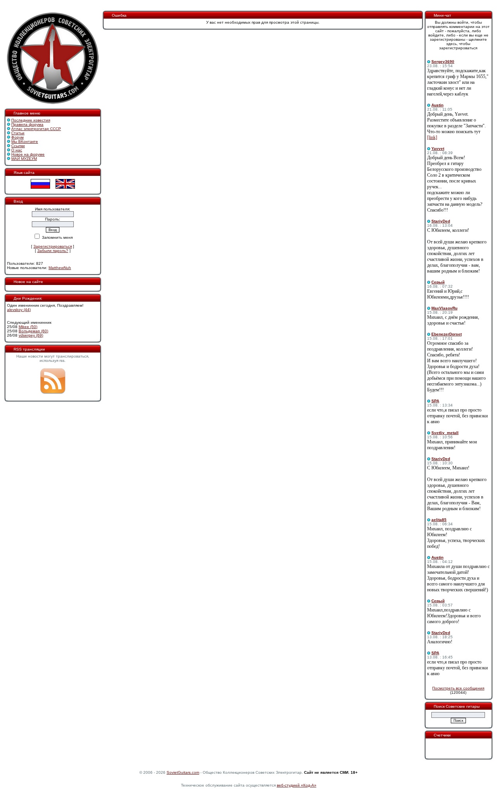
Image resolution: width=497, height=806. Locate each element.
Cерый (438, 282)
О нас (16, 150)
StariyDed (440, 221)
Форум (17, 137)
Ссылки (18, 146)
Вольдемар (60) (33, 331)
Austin (437, 105)
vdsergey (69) (31, 335)
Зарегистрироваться (52, 246)
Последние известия (30, 120)
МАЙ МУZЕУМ (24, 158)
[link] (432, 137)
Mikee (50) (28, 327)
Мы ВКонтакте (24, 141)
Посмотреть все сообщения (458, 688)
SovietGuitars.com (183, 772)
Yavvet (437, 148)
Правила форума (27, 124)
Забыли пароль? (52, 250)
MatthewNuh (60, 268)
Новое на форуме (28, 154)
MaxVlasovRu (444, 308)
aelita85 (439, 520)
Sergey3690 (442, 61)
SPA (435, 401)
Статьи (17, 133)
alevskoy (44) (19, 309)
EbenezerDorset (446, 334)
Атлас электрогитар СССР (36, 129)
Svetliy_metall (445, 433)
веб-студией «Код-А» (296, 785)
